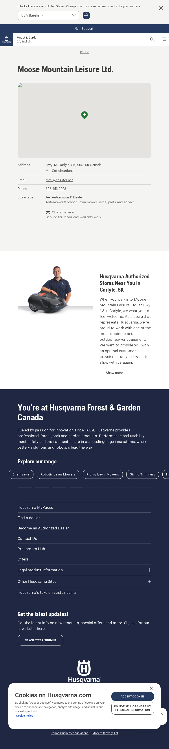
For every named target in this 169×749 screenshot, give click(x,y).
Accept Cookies (133, 696)
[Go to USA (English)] (86, 15)
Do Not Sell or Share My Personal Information (132, 708)
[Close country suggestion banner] (161, 7)
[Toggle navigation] (163, 39)
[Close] (151, 688)
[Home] (6, 39)
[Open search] (152, 39)
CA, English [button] (24, 41)
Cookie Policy (24, 715)
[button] (84, 115)
